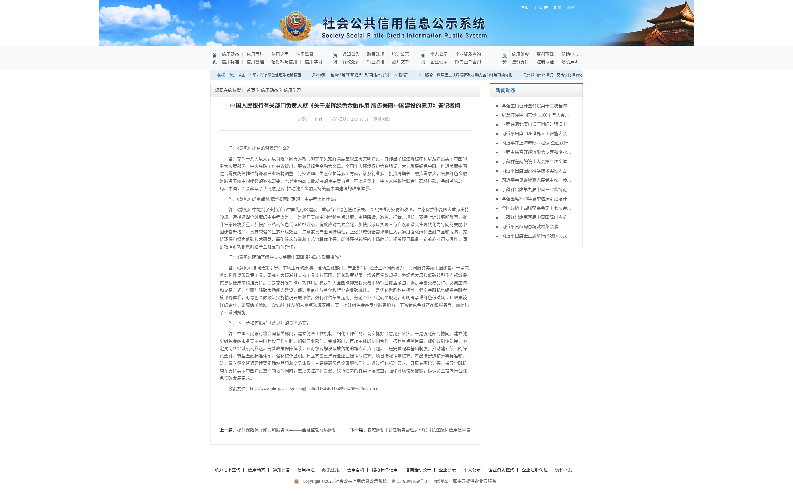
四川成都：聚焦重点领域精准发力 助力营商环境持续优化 (461, 75)
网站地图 (440, 481)
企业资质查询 (467, 54)
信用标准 (230, 62)
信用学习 (313, 62)
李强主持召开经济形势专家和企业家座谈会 (537, 152)
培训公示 (400, 54)
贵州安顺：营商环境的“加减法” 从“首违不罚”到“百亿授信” (355, 75)
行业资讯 (375, 62)
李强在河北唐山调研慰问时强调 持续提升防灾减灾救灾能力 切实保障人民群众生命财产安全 (537, 124)
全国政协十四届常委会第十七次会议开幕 (537, 208)
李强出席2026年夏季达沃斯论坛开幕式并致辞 (537, 199)
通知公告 (351, 54)
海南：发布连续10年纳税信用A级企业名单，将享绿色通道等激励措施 (239, 75)
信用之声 (279, 54)
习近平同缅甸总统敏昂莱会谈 (530, 226)
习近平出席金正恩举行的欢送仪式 (534, 236)
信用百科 (254, 54)
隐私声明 (569, 62)
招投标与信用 (283, 62)
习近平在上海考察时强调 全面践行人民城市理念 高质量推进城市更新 (537, 143)
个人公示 (439, 54)
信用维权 (520, 54)
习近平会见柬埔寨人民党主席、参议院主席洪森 (537, 180)
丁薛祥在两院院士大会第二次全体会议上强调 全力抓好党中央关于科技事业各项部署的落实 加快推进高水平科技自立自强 (537, 161)
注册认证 (544, 62)
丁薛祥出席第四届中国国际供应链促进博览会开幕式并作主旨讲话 (537, 217)
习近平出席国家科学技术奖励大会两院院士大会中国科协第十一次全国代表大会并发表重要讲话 (537, 171)
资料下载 (544, 54)
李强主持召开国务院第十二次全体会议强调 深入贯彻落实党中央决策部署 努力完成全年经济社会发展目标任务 (537, 106)
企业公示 (439, 62)
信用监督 (304, 54)
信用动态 (230, 54)
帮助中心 (569, 54)
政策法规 (375, 54)
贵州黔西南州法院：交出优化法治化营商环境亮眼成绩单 (565, 75)
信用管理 (254, 62)
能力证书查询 (467, 62)
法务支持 (520, 62)
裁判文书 (400, 62)
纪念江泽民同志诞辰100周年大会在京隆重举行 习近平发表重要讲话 (537, 115)
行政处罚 (351, 62)
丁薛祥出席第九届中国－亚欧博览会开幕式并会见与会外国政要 (537, 189)
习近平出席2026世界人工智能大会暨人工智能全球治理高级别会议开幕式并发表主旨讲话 (537, 133)
